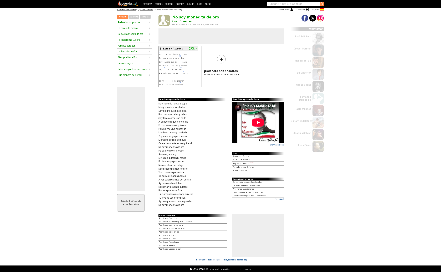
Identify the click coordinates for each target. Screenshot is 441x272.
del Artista (134, 16)
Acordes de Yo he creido (169, 232)
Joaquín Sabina (302, 133)
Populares (122, 16)
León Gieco (304, 145)
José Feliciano (302, 36)
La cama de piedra (128, 28)
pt (241, 269)
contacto (247, 269)
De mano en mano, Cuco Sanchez (246, 185)
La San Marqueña (127, 51)
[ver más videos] (277, 145)
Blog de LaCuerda (243, 164)
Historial (145, 16)
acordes (158, 4)
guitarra (190, 4)
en (237, 269)
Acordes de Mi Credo (167, 239)
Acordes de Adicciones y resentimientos (175, 221)
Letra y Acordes (173, 48)
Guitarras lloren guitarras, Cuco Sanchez (249, 196)
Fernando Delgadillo (305, 98)
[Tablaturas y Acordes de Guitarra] (128, 5)
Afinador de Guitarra (241, 159)
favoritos (180, 4)
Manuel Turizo (303, 60)
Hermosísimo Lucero (129, 39)
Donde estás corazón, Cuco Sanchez (247, 182)
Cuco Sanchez (146, 9)
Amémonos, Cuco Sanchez (243, 189)
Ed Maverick (304, 72)
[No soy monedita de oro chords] (209, 260)
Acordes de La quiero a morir (171, 225)
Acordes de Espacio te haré (170, 249)
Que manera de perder (130, 75)
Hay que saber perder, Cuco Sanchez (248, 192)
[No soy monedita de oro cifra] (234, 260)
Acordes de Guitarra (126, 9)
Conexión (300, 9)
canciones (147, 4)
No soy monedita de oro (130, 34)
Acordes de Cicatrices (168, 218)
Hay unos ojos (125, 63)
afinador (169, 4)
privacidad (225, 269)
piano (199, 4)
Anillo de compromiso (129, 22)
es (233, 269)
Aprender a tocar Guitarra (243, 167)
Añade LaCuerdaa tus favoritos (130, 203)
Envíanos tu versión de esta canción (221, 65)
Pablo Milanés (303, 109)
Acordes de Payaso (167, 245)
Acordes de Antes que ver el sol (172, 228)
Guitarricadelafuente (303, 121)
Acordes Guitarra (240, 170)
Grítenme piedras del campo (133, 69)
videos (208, 4)
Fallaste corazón (127, 45)
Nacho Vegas (303, 84)
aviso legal (214, 269)
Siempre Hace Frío (127, 57)
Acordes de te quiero (167, 235)
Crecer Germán (302, 48)
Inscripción (284, 9)
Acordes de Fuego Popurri (169, 242)
